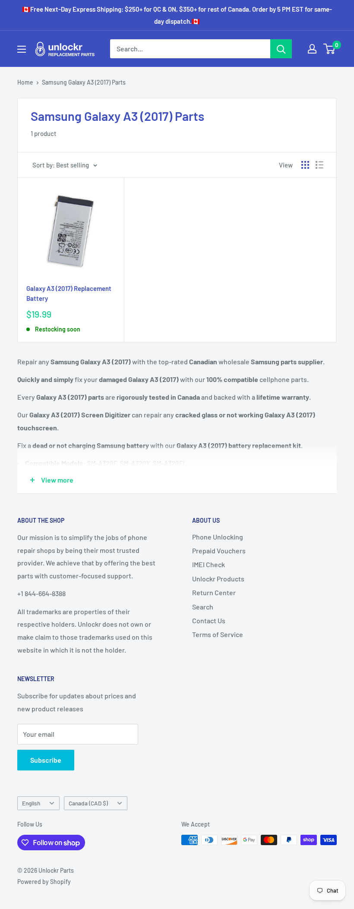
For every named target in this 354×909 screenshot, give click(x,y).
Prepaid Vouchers (219, 550)
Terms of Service (217, 634)
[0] (329, 49)
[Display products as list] (319, 165)
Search (202, 607)
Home (25, 82)
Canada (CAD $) (88, 803)
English (31, 803)
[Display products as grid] (305, 165)
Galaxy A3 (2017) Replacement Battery (68, 293)
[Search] (281, 48)
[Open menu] (21, 49)
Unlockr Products (218, 578)
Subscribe (45, 760)
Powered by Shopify (44, 881)
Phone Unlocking (217, 537)
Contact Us (208, 620)
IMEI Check (208, 564)
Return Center (214, 592)
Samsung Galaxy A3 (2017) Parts (84, 82)
